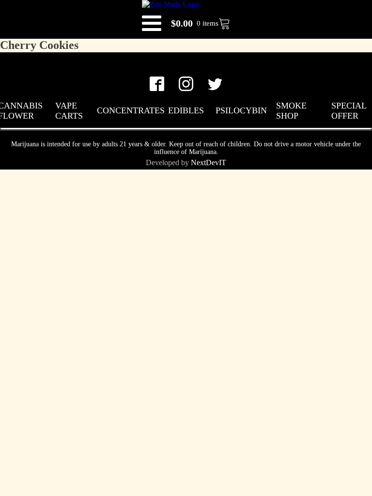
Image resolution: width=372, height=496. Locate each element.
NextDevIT (208, 162)
